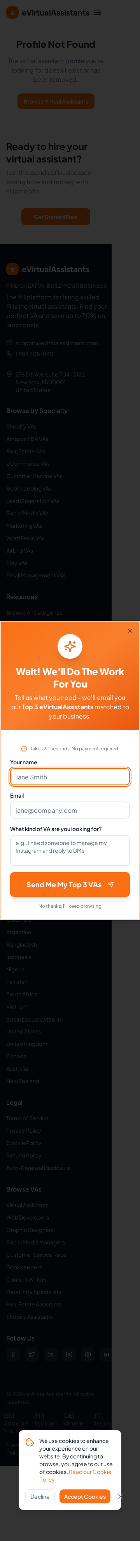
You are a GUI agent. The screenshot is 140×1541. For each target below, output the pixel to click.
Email (17, 795)
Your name (23, 761)
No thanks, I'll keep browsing (70, 906)
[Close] (130, 631)
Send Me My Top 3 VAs (64, 884)
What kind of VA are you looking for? (56, 828)
